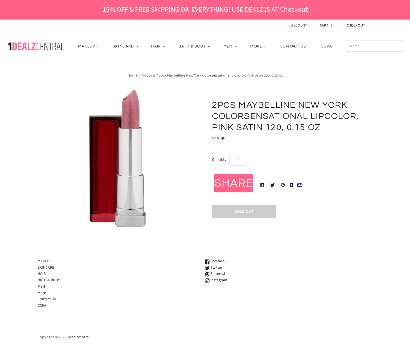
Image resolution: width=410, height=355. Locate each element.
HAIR (156, 46)
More (256, 46)
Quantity (219, 160)
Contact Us (293, 46)
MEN (228, 46)
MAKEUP (86, 46)
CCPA (326, 46)
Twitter (215, 267)
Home (132, 75)
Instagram (218, 280)
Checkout (356, 25)
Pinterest (217, 274)
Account (299, 25)
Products (148, 75)
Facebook (217, 261)
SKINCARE (123, 46)
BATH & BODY (192, 46)
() (327, 25)
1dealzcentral (78, 337)
